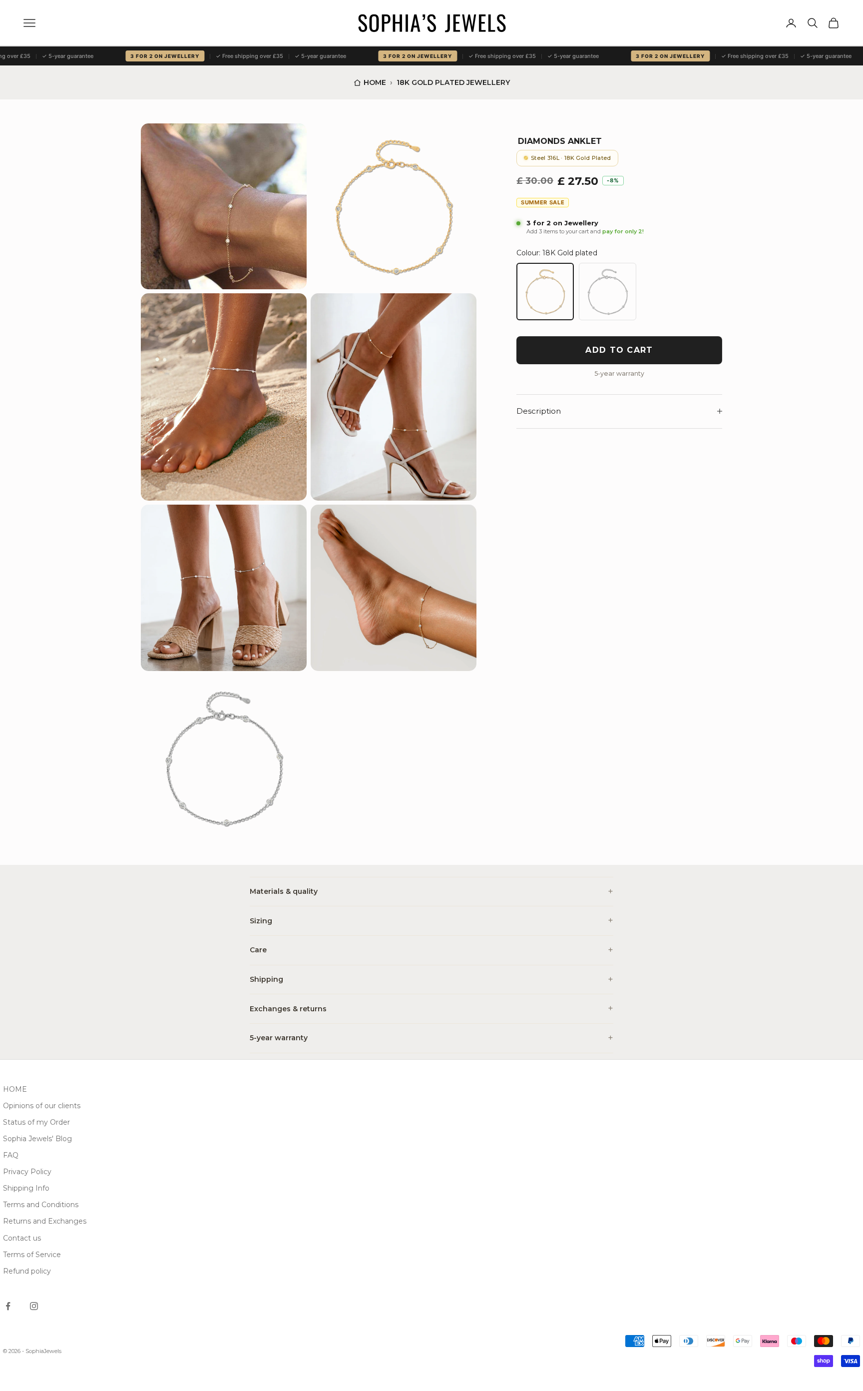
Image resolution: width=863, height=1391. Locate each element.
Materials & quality (284, 891)
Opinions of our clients (41, 1105)
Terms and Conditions (40, 1204)
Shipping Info (26, 1188)
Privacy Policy (27, 1171)
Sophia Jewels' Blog (37, 1138)
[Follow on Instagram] (34, 1306)
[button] (224, 206)
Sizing (261, 920)
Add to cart (619, 350)
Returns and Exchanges (44, 1221)
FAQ (10, 1155)
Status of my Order (36, 1122)
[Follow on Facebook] (8, 1306)
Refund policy (27, 1271)
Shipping (266, 979)
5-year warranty (279, 1037)
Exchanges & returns (288, 1008)
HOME (15, 1089)
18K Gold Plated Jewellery (453, 82)
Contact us (22, 1238)
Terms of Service (32, 1254)
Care (258, 949)
